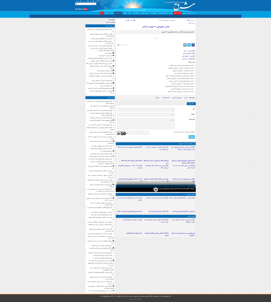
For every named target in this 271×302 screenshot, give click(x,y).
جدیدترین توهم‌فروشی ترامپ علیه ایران (101, 215)
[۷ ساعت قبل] (182, 203)
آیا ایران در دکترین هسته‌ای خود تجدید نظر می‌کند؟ (102, 92)
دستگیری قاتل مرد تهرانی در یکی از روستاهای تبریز (156, 161)
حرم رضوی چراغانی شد (106, 151)
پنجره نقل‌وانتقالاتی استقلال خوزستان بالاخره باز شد (100, 209)
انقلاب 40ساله (166, 98)
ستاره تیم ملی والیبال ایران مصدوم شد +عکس (129, 211)
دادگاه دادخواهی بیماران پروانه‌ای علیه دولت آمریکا (156, 234)
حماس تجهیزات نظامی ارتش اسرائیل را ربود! (100, 156)
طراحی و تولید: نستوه (135, 299)
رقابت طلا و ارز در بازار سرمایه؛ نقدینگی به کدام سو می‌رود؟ (100, 283)
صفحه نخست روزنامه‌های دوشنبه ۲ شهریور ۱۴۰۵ (99, 83)
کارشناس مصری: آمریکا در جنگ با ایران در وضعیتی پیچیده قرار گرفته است (102, 49)
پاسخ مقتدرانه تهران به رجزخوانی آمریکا (102, 81)
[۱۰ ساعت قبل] (129, 170)
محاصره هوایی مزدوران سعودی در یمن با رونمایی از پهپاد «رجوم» (100, 102)
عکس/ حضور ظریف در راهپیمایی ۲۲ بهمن (182, 84)
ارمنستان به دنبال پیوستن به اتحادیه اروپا (101, 212)
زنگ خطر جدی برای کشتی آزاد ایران (159, 211)
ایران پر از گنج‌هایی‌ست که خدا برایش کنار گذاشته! (102, 107)
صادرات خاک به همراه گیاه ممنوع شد (102, 255)
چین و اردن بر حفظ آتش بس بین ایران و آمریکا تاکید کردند (101, 237)
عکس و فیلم (118, 13)
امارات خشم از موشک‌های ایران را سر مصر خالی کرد (100, 30)
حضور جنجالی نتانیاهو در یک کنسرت (102, 258)
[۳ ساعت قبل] (129, 225)
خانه (194, 13)
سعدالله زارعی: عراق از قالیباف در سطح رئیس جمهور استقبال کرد (101, 287)
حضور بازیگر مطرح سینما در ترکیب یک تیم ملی (100, 46)
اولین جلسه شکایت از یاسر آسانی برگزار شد (100, 118)
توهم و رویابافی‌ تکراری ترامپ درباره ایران (101, 154)
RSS (96, 1)
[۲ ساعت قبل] (129, 152)
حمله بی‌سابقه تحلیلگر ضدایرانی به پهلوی (101, 61)
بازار (102, 13)
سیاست (189, 13)
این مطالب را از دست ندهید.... (186, 144)
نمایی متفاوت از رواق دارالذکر (104, 71)
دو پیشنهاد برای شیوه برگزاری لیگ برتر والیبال (100, 253)
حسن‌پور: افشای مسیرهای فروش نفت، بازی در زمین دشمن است (101, 42)
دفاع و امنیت (153, 13)
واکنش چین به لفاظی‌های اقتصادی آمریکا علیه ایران (101, 273)
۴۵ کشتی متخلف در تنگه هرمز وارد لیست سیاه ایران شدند (101, 176)
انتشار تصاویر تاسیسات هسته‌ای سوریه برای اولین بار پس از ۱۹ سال (173, 188)
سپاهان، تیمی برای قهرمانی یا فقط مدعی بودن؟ (99, 222)
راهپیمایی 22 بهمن (177, 98)
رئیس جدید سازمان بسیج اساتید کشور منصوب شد (101, 218)
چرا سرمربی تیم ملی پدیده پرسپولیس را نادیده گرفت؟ (101, 138)
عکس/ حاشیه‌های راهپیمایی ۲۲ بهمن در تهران (181, 81)
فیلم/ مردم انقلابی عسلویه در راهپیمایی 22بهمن (180, 68)
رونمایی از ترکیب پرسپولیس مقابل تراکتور (101, 148)
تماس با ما (84, 1)
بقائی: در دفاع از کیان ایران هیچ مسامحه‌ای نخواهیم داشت (102, 35)
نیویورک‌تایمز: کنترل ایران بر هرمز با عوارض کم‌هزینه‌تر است (102, 278)
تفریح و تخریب (108, 53)
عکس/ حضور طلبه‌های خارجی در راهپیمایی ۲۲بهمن (180, 78)
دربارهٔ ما (78, 1)
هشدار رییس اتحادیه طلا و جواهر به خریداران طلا (99, 64)
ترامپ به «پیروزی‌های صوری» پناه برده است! (100, 291)
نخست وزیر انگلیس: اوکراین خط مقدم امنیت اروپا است (101, 172)
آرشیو (91, 1)
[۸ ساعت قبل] (156, 170)
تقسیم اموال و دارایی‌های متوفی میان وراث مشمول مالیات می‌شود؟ (183, 161)
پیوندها (106, 13)
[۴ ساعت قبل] (182, 170)
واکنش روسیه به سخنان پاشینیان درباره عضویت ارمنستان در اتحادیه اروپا (100, 181)
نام (193, 109)
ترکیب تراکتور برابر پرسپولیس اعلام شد (102, 146)
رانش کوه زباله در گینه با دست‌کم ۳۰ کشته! (100, 73)
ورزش (170, 13)
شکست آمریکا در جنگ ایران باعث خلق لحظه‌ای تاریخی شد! (101, 264)
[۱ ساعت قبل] (156, 152)
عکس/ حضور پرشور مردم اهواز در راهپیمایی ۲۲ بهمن (179, 76)
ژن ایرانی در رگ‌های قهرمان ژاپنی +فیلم (184, 211)
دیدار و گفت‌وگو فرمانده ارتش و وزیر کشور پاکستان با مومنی (102, 133)
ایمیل (192, 114)
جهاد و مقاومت (144, 13)
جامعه (129, 13)
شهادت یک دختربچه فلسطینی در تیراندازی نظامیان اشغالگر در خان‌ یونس (102, 163)
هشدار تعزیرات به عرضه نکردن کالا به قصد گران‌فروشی (102, 142)
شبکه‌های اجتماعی (162, 13)
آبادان (185, 98)
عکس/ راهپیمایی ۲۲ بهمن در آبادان (155, 26)
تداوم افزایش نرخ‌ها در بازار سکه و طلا (131, 160)
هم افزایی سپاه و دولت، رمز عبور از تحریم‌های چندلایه (101, 195)
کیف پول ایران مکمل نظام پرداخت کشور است (100, 159)
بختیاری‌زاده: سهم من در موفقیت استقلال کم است (101, 77)
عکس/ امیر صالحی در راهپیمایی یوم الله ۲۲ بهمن (180, 92)
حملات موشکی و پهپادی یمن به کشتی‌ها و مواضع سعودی (100, 129)
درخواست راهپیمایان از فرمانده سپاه (184, 73)
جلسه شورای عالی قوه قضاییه (134, 233)
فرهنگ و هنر (136, 13)
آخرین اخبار (110, 98)
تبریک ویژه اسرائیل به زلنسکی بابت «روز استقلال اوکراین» (102, 204)
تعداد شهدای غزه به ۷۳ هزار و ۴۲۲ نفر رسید (100, 125)
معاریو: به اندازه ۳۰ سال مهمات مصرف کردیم (100, 234)
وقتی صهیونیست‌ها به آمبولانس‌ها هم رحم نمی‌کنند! (102, 121)
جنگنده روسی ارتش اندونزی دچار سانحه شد (100, 261)
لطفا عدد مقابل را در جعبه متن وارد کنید (184, 132)
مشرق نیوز (180, 5)
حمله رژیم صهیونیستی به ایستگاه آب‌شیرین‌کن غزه (101, 167)
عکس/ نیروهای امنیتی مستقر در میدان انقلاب (181, 65)
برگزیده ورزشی (191, 194)
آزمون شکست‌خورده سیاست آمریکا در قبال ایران (99, 110)
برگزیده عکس (191, 216)
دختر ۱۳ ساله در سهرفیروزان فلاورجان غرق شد (99, 58)
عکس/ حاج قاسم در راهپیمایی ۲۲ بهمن (183, 71)
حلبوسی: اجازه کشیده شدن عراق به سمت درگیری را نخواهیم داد (102, 269)
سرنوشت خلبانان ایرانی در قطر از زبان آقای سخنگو (102, 67)
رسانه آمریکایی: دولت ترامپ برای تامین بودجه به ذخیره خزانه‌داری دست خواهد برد (100, 190)
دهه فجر (157, 98)
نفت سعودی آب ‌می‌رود (106, 86)
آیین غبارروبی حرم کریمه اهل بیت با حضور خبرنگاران (183, 234)
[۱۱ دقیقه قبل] (182, 152)
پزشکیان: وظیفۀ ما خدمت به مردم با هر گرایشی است (100, 242)
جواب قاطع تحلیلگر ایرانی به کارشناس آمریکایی (100, 88)
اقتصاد (124, 13)
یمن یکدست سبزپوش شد (105, 56)
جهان (184, 13)
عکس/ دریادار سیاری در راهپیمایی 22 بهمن (182, 89)
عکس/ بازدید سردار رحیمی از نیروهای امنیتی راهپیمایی (179, 86)
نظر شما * (191, 119)
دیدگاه (111, 13)
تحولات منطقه (177, 13)
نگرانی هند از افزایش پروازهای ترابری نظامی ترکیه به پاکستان (101, 230)
